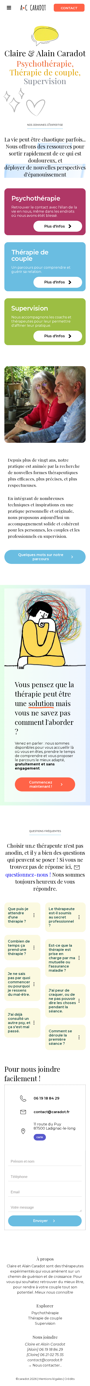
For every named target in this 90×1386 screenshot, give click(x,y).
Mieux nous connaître (54, 1292)
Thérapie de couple (45, 1318)
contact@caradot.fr (52, 1112)
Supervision (45, 1323)
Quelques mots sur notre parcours (40, 557)
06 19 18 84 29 (46, 1098)
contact (69, 7)
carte (39, 1137)
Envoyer (40, 1221)
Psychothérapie (45, 1313)
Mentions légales (50, 1379)
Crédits (69, 1379)
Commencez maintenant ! (40, 784)
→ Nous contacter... (45, 1365)
